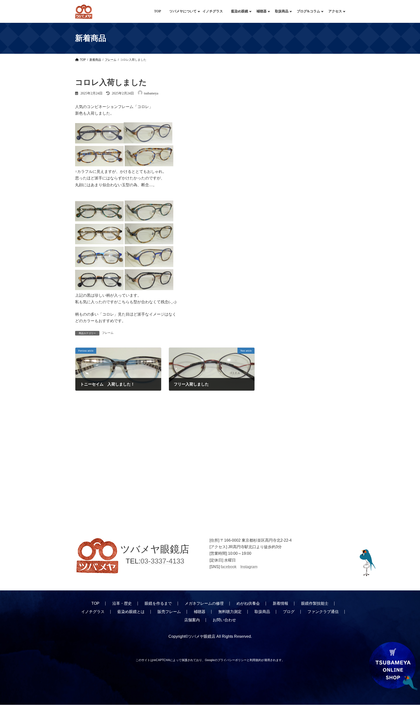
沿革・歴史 (122, 603)
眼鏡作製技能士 (314, 603)
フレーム (108, 333)
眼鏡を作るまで (158, 603)
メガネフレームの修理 (204, 603)
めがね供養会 (248, 603)
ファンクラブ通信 (323, 612)
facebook (228, 567)
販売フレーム (169, 612)
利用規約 (255, 660)
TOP (95, 603)
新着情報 (280, 603)
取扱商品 (262, 612)
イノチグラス (93, 612)
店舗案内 (192, 620)
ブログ (289, 612)
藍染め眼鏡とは (131, 612)
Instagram (248, 567)
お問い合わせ (224, 620)
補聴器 (199, 612)
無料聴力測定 (230, 612)
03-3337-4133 (162, 561)
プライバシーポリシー (232, 660)
